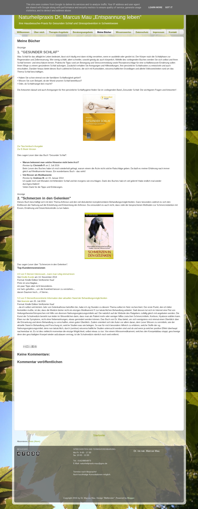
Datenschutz (142, 32)
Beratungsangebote (83, 32)
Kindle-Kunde (27, 277)
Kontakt (173, 32)
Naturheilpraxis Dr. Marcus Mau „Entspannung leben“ (80, 17)
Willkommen (23, 32)
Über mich (39, 32)
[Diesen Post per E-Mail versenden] (24, 346)
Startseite (99, 435)
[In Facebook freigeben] (32, 346)
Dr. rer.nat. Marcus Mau (146, 451)
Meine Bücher (104, 32)
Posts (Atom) (34, 441)
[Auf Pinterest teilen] (35, 346)
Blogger (130, 498)
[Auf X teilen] (30, 346)
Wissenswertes (123, 32)
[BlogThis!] (27, 346)
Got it (169, 7)
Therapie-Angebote (58, 32)
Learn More (155, 7)
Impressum (158, 32)
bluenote (25, 301)
